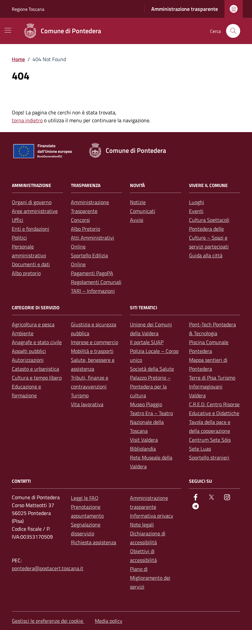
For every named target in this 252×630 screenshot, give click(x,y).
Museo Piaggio (146, 404)
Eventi (196, 211)
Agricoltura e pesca (33, 324)
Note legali (142, 524)
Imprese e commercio (94, 342)
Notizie (138, 202)
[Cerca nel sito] (233, 31)
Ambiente (22, 333)
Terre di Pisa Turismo (212, 378)
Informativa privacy (151, 516)
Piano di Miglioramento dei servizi (150, 578)
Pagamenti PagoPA (92, 273)
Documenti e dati (31, 264)
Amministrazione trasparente (184, 9)
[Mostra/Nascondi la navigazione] (8, 30)
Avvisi (136, 220)
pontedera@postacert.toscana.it (47, 568)
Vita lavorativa (87, 404)
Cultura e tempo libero (37, 378)
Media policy (108, 621)
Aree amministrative (35, 211)
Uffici (17, 220)
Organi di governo (32, 202)
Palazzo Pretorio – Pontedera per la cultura (150, 386)
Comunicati (142, 211)
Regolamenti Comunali (96, 282)
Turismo (80, 395)
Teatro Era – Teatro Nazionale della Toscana (151, 422)
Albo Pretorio (85, 229)
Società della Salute (152, 369)
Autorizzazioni (28, 360)
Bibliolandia (143, 449)
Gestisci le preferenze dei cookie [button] (48, 621)
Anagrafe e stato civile (37, 342)
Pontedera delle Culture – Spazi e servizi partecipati (209, 237)
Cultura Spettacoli (209, 220)
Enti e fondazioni (30, 229)
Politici (19, 238)
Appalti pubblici (29, 351)
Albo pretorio (26, 273)
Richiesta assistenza (93, 542)
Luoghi (196, 202)
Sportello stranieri (209, 457)
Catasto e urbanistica (35, 369)
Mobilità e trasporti (92, 351)
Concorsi (80, 220)
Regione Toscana (28, 9)
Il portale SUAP (146, 342)
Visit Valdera (144, 440)
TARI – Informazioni (93, 291)
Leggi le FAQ (84, 498)
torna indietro (27, 120)
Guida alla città (205, 255)
